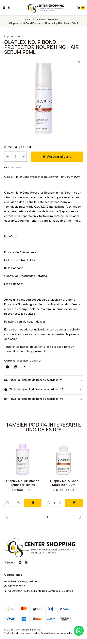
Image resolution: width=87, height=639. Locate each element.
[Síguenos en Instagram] (20, 563)
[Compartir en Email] (24, 367)
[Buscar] (8, 7)
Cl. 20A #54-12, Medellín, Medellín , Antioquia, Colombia (40, 590)
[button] (7, 503)
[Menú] (3, 7)
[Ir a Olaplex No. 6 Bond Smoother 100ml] (64, 457)
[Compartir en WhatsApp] (16, 367)
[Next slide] (80, 517)
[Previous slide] (7, 517)
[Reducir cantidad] (7, 156)
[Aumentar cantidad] (24, 156)
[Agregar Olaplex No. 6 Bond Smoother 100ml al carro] (74, 503)
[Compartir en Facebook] (7, 367)
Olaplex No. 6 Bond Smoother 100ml (64, 483)
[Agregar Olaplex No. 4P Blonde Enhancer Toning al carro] (32, 503)
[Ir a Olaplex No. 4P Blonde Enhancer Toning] (22, 457)
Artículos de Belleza (47, 19)
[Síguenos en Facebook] (26, 563)
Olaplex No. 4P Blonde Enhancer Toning (22, 483)
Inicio (28, 19)
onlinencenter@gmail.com (23, 581)
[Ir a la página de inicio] (45, 8)
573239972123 (16, 586)
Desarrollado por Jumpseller (57, 633)
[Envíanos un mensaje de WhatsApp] (79, 631)
